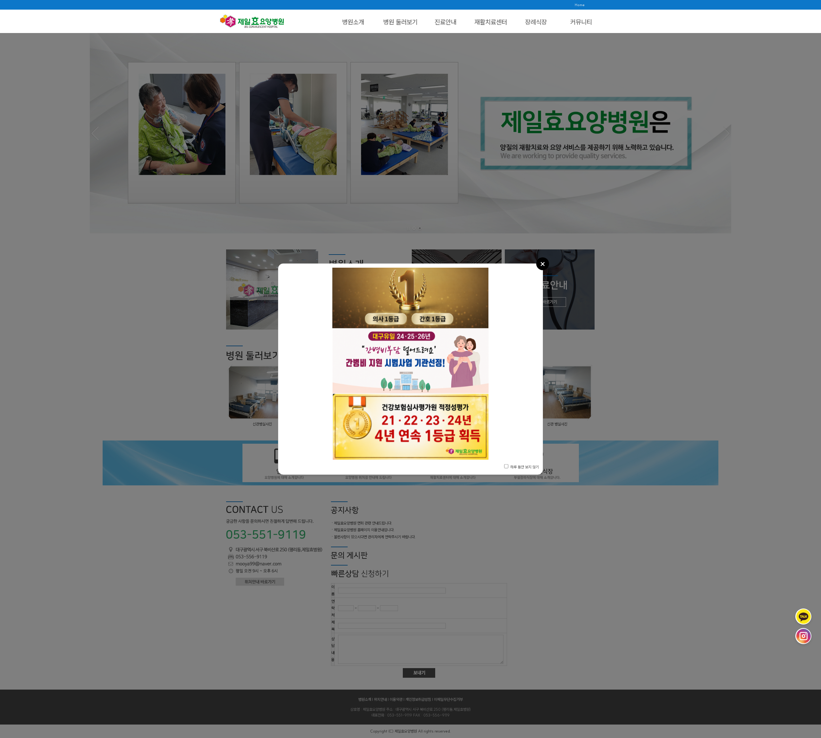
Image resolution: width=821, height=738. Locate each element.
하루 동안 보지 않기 (524, 467)
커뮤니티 (581, 22)
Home (580, 5)
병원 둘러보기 (400, 22)
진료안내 (445, 22)
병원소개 (353, 22)
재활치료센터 (490, 22)
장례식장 (536, 22)
